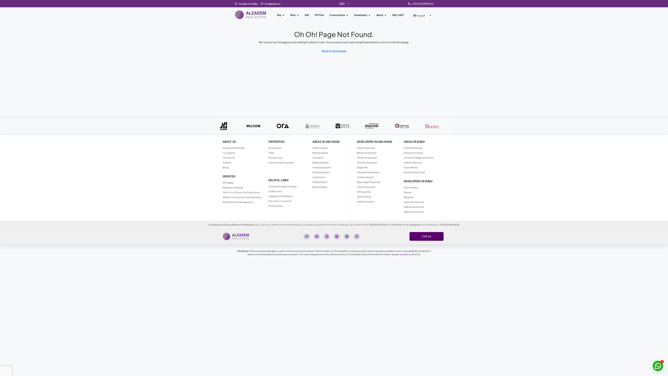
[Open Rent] (297, 15)
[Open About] (385, 15)
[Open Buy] (283, 15)
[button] (658, 366)
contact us (405, 254)
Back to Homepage (334, 50)
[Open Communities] (347, 15)
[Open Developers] (369, 15)
